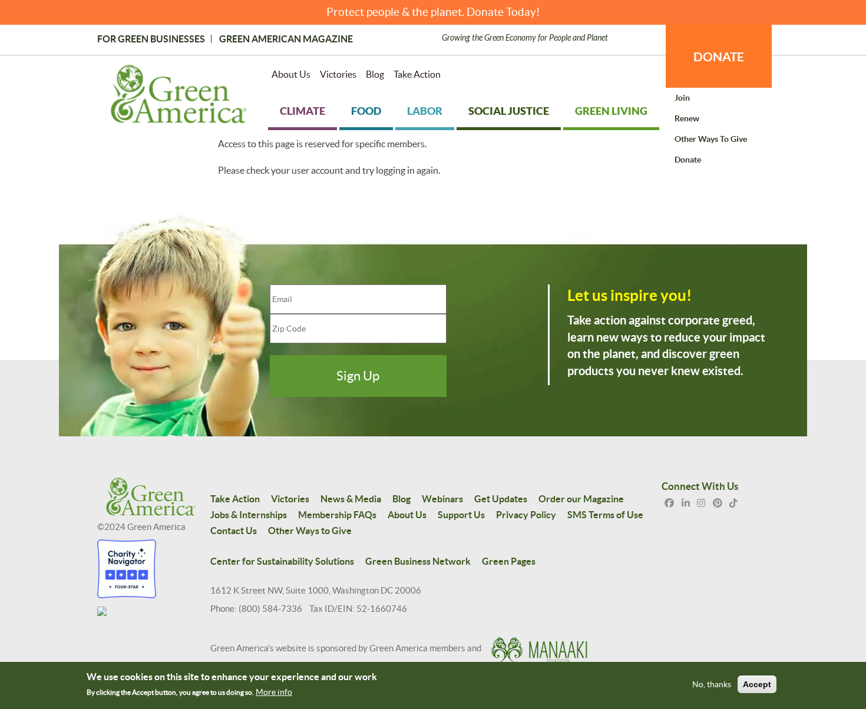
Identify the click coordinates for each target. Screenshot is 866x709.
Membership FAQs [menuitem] (337, 514)
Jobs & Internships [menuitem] (248, 514)
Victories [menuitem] (338, 74)
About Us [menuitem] (291, 74)
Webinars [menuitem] (442, 498)
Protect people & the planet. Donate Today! (433, 12)
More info (274, 692)
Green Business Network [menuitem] (418, 561)
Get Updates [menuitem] (500, 498)
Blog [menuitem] (375, 74)
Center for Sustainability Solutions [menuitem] (282, 561)
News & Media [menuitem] (350, 498)
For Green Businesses (151, 39)
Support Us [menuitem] (461, 514)
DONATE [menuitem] (718, 56)
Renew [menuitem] (687, 118)
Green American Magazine (286, 39)
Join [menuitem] (682, 97)
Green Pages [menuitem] (509, 561)
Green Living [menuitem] (611, 111)
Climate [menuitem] (302, 111)
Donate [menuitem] (688, 159)
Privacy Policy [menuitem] (526, 514)
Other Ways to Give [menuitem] (711, 139)
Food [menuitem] (366, 111)
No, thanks (711, 684)
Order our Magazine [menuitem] (581, 498)
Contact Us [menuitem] (233, 530)
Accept (757, 684)
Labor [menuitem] (424, 111)
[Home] (178, 96)
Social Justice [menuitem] (508, 111)
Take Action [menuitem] (417, 74)
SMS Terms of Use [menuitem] (605, 514)
